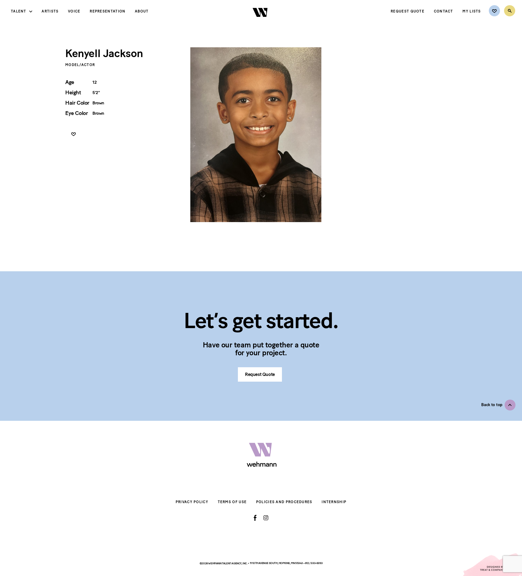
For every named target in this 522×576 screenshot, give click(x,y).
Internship (334, 502)
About (142, 11)
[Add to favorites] (73, 134)
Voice (74, 11)
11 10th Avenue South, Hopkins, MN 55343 (276, 563)
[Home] (261, 21)
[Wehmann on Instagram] (265, 517)
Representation (107, 11)
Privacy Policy (192, 502)
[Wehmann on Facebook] (255, 518)
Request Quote (407, 11)
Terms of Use (232, 502)
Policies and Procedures (284, 502)
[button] (498, 405)
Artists (50, 11)
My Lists (471, 11)
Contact (443, 11)
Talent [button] (18, 11)
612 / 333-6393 (313, 563)
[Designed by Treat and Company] (492, 564)
